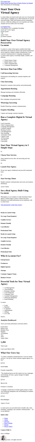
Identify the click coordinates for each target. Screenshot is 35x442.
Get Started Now (5, 26)
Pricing (24, 3)
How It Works (18, 3)
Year (2, 335)
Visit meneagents (5, 205)
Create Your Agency (16, 205)
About (6, 3)
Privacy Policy (8, 426)
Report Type (4, 328)
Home (2, 3)
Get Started (29, 3)
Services (10, 3)
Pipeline (3, 331)
